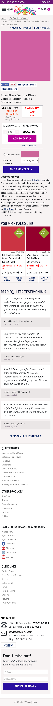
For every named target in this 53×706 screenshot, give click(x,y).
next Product (41, 27)
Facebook (10, 543)
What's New (7, 531)
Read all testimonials (25, 435)
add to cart (21, 138)
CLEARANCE (8, 582)
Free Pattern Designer (12, 575)
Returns (5, 598)
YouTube (10, 556)
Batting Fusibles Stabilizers (15, 484)
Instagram (11, 552)
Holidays (6, 460)
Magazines (7, 508)
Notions (5, 512)
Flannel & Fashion (10, 480)
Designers (6, 464)
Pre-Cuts (6, 496)
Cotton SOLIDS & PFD (11, 21)
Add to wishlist (29, 145)
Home (3, 18)
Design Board (8, 571)
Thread (5, 500)
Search (44, 2)
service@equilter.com (20, 631)
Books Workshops (10, 504)
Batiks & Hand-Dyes (11, 456)
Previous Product (21, 27)
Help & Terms (8, 590)
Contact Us (8, 618)
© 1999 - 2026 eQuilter (25, 702)
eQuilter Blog (8, 535)
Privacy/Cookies (9, 602)
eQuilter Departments (18, 18)
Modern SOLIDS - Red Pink (35, 21)
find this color (20, 169)
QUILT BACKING (9, 468)
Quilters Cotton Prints (12, 452)
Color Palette (8, 476)
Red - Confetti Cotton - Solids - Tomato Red (12, 256)
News (4, 586)
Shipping (5, 594)
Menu (10, 9)
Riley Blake (37, 179)
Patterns (6, 516)
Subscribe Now (25, 686)
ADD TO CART (19, 279)
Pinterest (10, 548)
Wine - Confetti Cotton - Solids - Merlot (38, 256)
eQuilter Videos (9, 539)
